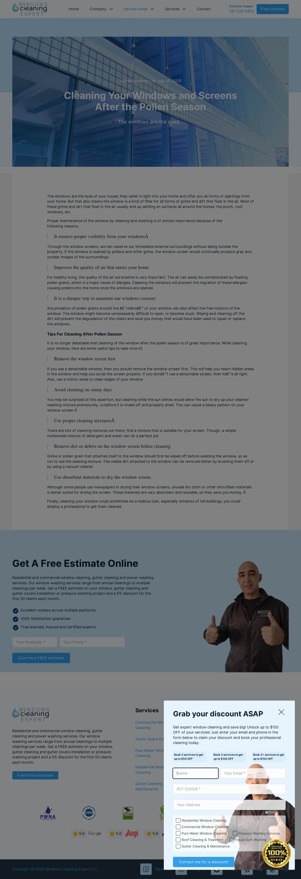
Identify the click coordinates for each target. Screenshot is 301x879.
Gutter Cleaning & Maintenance (206, 846)
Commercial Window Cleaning (205, 827)
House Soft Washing (251, 840)
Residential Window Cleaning (204, 820)
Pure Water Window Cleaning (204, 833)
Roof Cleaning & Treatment (202, 840)
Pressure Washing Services (259, 833)
